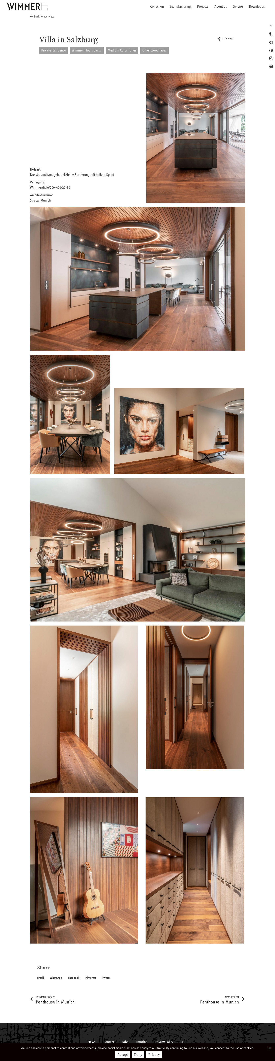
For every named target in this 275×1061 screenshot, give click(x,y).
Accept (122, 1054)
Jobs (125, 1042)
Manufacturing (180, 6)
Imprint (141, 1042)
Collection (157, 6)
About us (220, 6)
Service (238, 6)
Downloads (257, 6)
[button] (42, 17)
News (91, 1042)
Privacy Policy (164, 1042)
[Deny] (270, 1047)
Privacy (154, 1054)
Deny (138, 1054)
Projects (202, 6)
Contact (108, 1042)
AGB (184, 1042)
